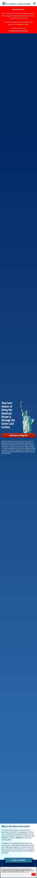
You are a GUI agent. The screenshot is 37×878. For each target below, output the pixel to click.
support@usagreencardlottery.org (18, 31)
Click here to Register (18, 435)
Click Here (19, 838)
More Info (26, 872)
